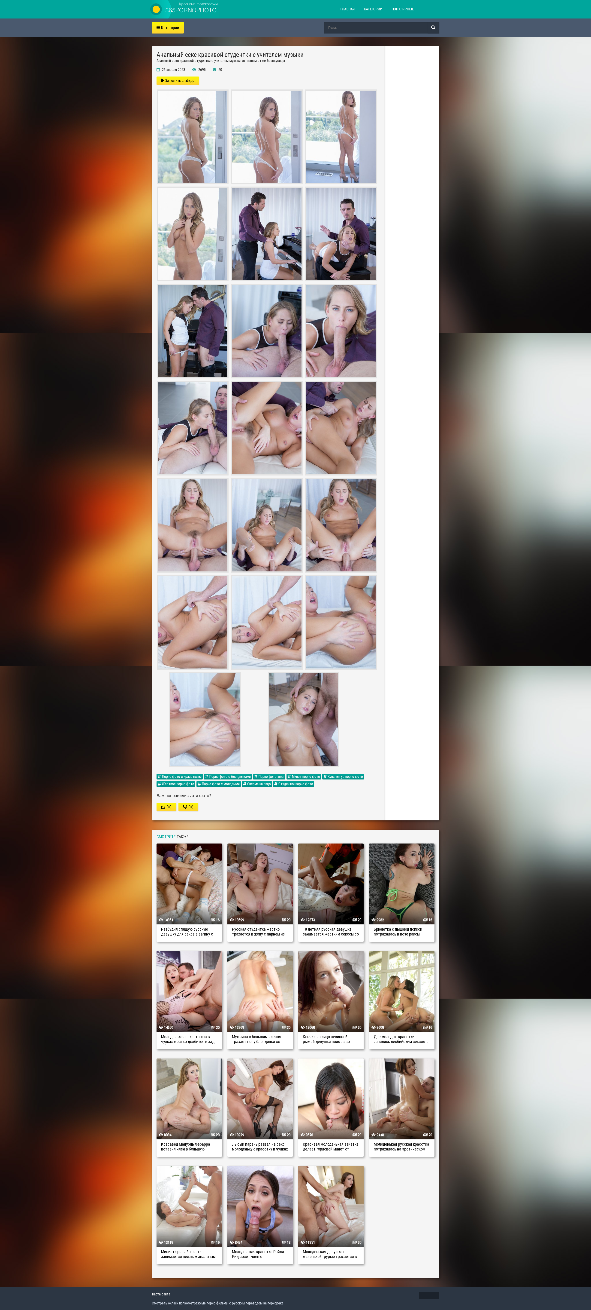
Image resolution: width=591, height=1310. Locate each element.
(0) (168, 807)
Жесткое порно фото (177, 784)
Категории (373, 9)
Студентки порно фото (295, 784)
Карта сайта (161, 1294)
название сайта (184, 9)
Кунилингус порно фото (345, 776)
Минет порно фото (305, 776)
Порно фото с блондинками (229, 776)
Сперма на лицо (258, 784)
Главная (347, 9)
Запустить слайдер (179, 80)
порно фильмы (217, 1303)
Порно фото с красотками (181, 776)
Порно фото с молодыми (220, 784)
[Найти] (433, 28)
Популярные (403, 9)
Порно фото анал (270, 776)
